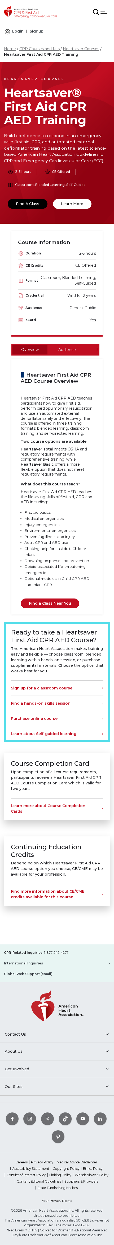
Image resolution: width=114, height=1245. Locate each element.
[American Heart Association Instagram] (30, 1119)
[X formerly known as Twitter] (47, 1119)
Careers (21, 1162)
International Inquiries (23, 963)
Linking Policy (60, 1175)
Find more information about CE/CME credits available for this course (47, 894)
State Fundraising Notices (57, 1188)
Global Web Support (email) (28, 974)
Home (10, 48)
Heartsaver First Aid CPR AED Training (41, 54)
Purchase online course (34, 718)
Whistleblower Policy (91, 1175)
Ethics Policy (93, 1169)
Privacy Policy (42, 1162)
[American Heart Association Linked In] (100, 1119)
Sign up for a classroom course (41, 688)
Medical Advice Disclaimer (77, 1162)
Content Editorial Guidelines (39, 1181)
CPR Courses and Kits (39, 48)
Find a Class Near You (50, 603)
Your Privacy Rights (57, 1201)
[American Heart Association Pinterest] (58, 1137)
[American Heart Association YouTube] (83, 1119)
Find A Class (27, 203)
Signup (36, 31)
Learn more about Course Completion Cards (48, 808)
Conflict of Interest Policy (26, 1175)
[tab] (30, 350)
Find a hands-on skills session (41, 703)
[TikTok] (65, 1119)
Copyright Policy (66, 1169)
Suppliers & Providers (81, 1181)
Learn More (72, 203)
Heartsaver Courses (81, 48)
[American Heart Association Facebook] (12, 1119)
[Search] (96, 12)
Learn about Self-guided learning (43, 733)
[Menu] (104, 11)
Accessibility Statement (30, 1169)
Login (18, 31)
